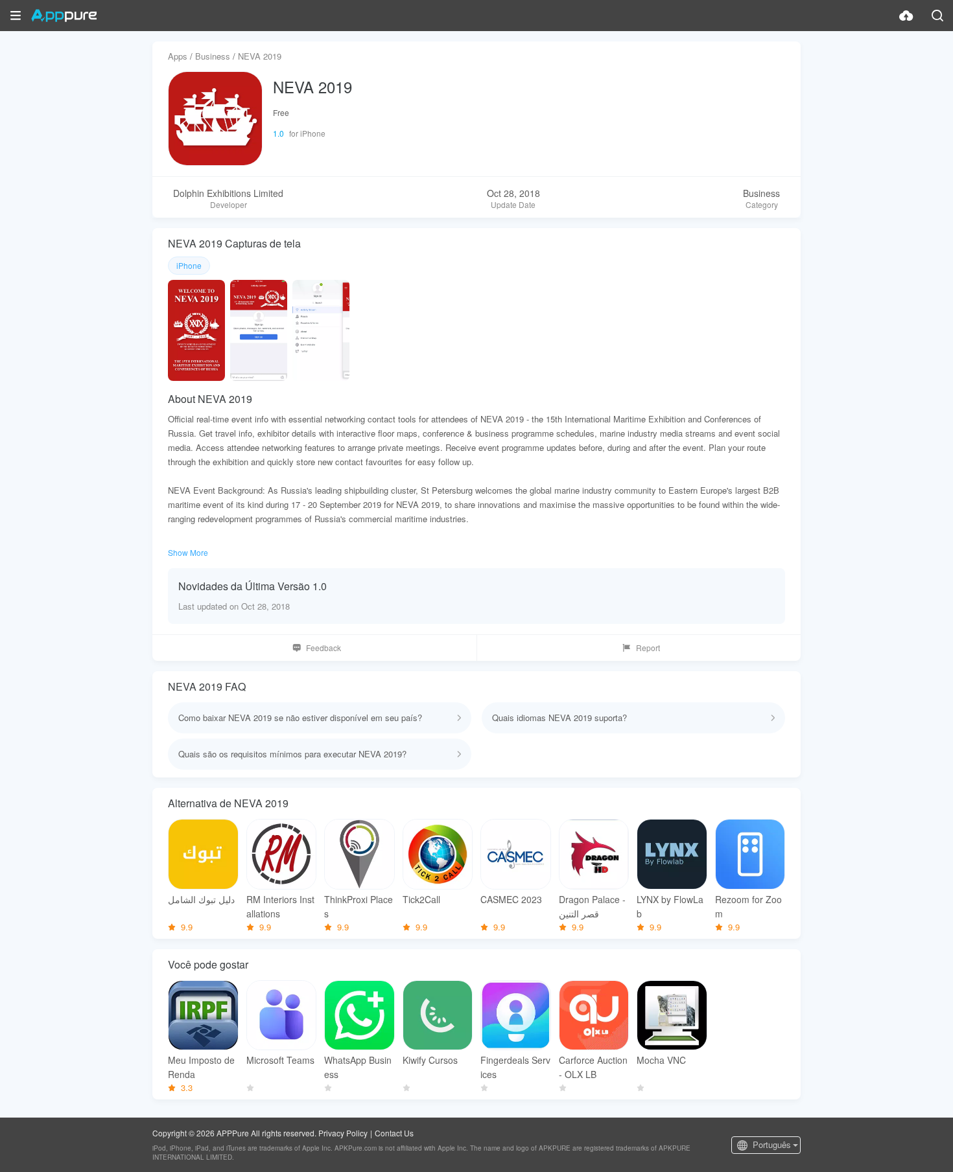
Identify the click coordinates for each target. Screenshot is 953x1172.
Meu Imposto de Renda (201, 1067)
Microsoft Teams (280, 1059)
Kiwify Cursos (430, 1059)
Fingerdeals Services (515, 1067)
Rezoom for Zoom (748, 906)
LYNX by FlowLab (670, 906)
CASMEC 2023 (511, 899)
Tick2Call (421, 899)
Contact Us (394, 1132)
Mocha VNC (661, 1059)
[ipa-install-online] (906, 15)
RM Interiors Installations (280, 906)
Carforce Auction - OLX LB (593, 1067)
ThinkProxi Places (358, 906)
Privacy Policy (343, 1132)
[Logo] (64, 15)
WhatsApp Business (358, 1067)
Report (648, 647)
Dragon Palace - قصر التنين (592, 906)
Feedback (323, 647)
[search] (937, 15)
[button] (15, 15)
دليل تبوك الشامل (201, 899)
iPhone (189, 265)
